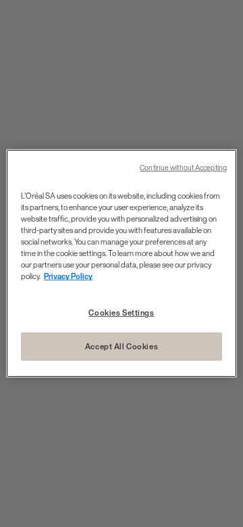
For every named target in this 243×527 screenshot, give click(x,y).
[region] (121, 263)
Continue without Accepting (183, 168)
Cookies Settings (121, 312)
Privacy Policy (68, 276)
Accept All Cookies (121, 346)
